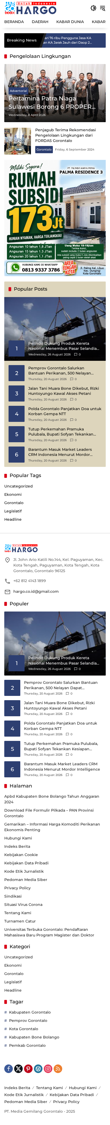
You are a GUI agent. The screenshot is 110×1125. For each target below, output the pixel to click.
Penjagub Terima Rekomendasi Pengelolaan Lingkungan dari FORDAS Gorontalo (65, 135)
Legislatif (13, 511)
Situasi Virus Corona (23, 904)
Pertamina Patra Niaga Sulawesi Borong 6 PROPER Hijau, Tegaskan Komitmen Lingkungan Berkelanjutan (50, 103)
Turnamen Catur (20, 921)
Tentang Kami (17, 912)
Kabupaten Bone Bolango (34, 1037)
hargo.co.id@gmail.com (36, 591)
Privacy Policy (17, 888)
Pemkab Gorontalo (27, 1045)
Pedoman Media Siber (25, 879)
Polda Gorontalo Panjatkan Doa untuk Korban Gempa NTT (64, 411)
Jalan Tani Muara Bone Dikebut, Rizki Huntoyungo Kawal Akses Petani (63, 391)
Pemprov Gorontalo (28, 1020)
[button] (93, 8)
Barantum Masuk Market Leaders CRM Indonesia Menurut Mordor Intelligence (60, 452)
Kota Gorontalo (23, 1028)
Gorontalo (44, 149)
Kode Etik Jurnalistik (24, 871)
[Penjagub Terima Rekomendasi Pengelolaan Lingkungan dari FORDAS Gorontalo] (17, 141)
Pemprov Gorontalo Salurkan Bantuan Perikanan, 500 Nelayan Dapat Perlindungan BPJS (59, 371)
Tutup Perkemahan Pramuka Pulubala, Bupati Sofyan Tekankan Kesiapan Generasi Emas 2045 (60, 432)
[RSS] (58, 1068)
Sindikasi (13, 896)
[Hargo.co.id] (30, 7)
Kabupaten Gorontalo (30, 1012)
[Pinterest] (28, 1068)
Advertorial (18, 91)
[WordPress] (38, 1068)
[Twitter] (18, 1068)
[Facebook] (8, 1068)
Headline (13, 519)
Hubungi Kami (18, 838)
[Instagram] (48, 1068)
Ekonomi (13, 494)
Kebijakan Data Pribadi (26, 863)
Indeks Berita (17, 846)
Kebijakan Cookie (21, 854)
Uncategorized (18, 486)
